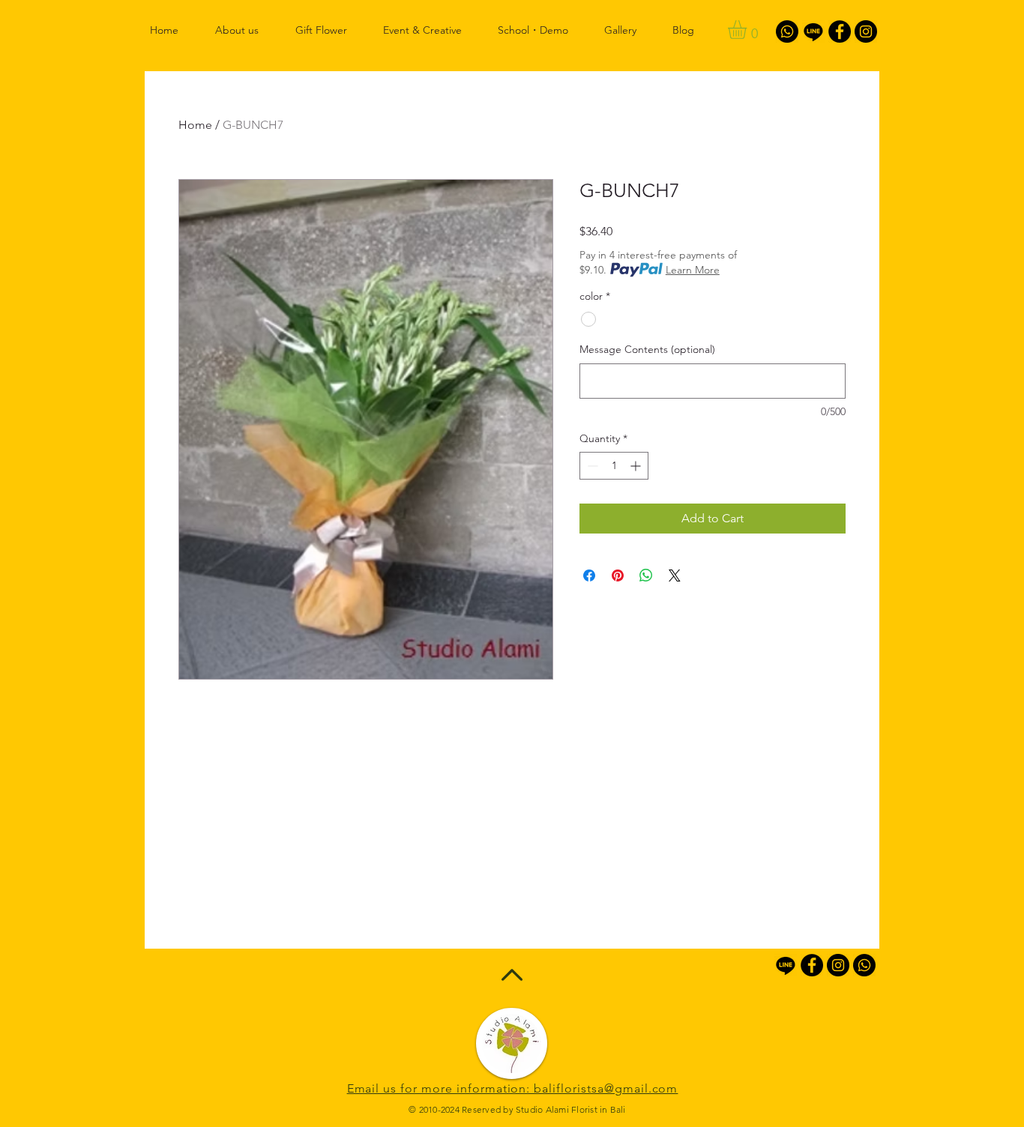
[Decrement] (591, 466)
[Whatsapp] (787, 31)
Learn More (693, 270)
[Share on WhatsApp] (646, 575)
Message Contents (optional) (647, 349)
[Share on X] (675, 575)
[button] (748, 29)
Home (195, 125)
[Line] (813, 31)
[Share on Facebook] (589, 575)
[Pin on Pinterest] (618, 575)
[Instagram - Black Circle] (866, 31)
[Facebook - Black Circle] (839, 31)
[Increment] (636, 466)
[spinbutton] (613, 466)
